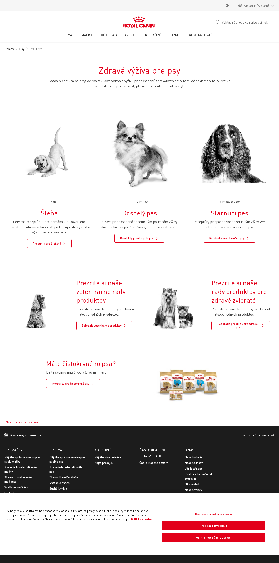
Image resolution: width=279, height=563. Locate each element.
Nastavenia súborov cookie (22, 422)
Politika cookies (141, 519)
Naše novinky (193, 490)
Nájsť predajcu (103, 463)
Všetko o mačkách (16, 487)
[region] (139, 523)
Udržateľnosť (193, 468)
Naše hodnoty (194, 463)
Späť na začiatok (261, 435)
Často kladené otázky (154, 463)
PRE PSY (56, 450)
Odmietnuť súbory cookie (213, 537)
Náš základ (192, 484)
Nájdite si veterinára (107, 457)
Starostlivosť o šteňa (63, 477)
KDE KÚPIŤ (102, 450)
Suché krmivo (13, 493)
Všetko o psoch (59, 483)
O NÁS (189, 450)
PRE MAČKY (13, 450)
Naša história (193, 457)
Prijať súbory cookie (213, 525)
